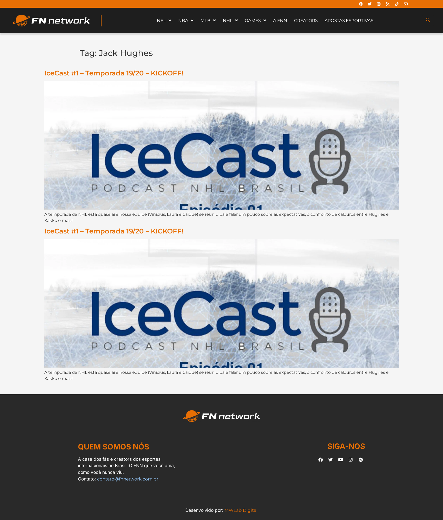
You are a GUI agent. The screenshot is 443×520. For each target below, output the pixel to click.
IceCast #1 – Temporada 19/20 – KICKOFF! (113, 73)
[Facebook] (361, 4)
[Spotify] (360, 459)
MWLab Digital (241, 510)
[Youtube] (340, 459)
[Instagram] (378, 4)
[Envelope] (405, 4)
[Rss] (387, 4)
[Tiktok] (396, 4)
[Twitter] (370, 4)
